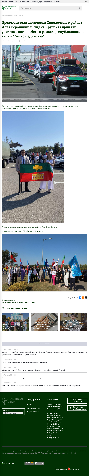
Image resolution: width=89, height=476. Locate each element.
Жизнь (19, 15)
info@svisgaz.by (53, 437)
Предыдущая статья (8, 300)
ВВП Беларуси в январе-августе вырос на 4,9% (18, 302)
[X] (86, 297)
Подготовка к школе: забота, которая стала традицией (14, 327)
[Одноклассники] (83, 297)
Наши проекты (24, 2)
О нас (29, 405)
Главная (4, 2)
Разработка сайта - (61, 469)
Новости (12, 15)
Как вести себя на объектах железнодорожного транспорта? (25, 362)
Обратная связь (33, 411)
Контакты (57, 2)
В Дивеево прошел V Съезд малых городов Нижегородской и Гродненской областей (33, 370)
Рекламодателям (33, 408)
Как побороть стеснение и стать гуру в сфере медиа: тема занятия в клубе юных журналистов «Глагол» (72, 325)
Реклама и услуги (36, 2)
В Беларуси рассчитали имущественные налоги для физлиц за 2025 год (44, 326)
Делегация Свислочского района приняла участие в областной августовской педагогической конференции (41, 385)
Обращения (48, 2)
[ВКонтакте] (80, 297)
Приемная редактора (77, 400)
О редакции (13, 2)
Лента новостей (44, 344)
